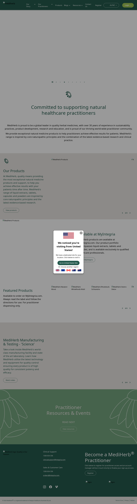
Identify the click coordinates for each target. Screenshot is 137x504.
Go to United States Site (68, 263)
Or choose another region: (68, 267)
